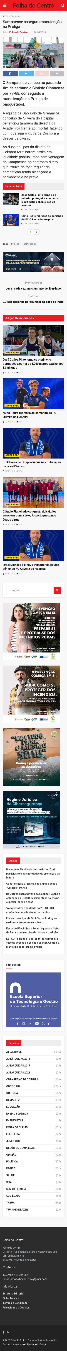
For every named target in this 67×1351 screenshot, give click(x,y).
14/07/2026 (9, 524)
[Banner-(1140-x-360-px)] (33, 261)
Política (12, 1161)
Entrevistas (14, 1120)
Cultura (12, 1093)
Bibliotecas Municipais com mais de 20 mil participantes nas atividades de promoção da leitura (33, 873)
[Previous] (30, 231)
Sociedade (13, 1195)
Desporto (15, 16)
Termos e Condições (15, 1302)
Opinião (11, 1154)
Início (5, 16)
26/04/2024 (40, 32)
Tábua (10, 1202)
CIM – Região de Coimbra (22, 1079)
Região (10, 1168)
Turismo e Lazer (17, 1209)
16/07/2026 (28, 224)
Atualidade (12, 352)
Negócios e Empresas (20, 1147)
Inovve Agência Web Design (33, 1344)
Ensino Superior (17, 1113)
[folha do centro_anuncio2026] (33, 999)
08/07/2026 (9, 574)
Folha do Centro (33, 5)
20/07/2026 (28, 210)
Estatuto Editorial (13, 1293)
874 (39, 210)
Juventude (13, 1141)
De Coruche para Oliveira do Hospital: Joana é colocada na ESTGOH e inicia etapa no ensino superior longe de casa (33, 897)
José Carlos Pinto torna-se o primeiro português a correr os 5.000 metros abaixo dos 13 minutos (33, 363)
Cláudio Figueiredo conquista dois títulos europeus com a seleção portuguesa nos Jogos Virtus (29, 515)
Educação (13, 1106)
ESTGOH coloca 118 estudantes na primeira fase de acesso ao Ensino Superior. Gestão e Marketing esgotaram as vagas (32, 942)
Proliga (15, 244)
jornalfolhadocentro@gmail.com (28, 1279)
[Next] (36, 231)
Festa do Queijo (17, 1127)
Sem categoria (16, 1189)
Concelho (13, 1086)
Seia (9, 1182)
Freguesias (13, 1134)
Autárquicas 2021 (18, 1072)
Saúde (10, 1175)
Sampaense (29, 244)
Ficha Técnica (11, 1298)
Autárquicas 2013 (18, 1058)
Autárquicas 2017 (18, 1065)
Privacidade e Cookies (16, 1307)
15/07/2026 (9, 471)
